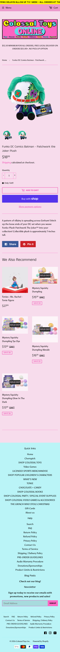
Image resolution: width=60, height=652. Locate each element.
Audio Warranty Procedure (30, 561)
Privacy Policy (30, 540)
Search (30, 524)
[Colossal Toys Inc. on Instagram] (50, 633)
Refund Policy (30, 536)
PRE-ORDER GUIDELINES (30, 557)
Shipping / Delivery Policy (30, 553)
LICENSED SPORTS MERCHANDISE (30, 471)
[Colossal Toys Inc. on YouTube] (55, 633)
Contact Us (30, 545)
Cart (55, 7)
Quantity (6, 170)
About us (30, 512)
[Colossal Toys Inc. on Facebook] (45, 633)
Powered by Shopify (40, 641)
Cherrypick (30, 458)
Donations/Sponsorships (30, 565)
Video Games (30, 466)
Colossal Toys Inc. (23, 641)
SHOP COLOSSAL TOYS (30, 462)
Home (4, 60)
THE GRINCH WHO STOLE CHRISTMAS (30, 504)
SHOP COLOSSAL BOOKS (30, 491)
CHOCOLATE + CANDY (30, 487)
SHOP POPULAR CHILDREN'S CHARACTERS (30, 475)
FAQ (30, 528)
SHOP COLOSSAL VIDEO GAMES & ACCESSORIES (30, 500)
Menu (8, 7)
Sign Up (53, 603)
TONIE (30, 483)
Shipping (6, 162)
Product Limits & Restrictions (30, 569)
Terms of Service (30, 549)
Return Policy (30, 532)
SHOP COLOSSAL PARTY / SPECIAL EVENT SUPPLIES (30, 496)
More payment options (30, 206)
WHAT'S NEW (30, 479)
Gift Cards (30, 508)
